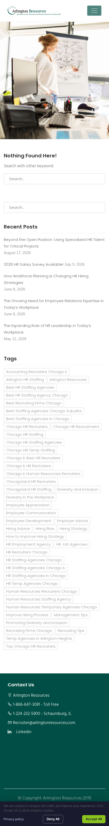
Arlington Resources (68, 379)
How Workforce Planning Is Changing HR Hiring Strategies (46, 279)
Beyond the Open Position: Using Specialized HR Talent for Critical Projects (54, 243)
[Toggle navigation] (94, 11)
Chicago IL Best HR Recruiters (33, 458)
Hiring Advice (18, 528)
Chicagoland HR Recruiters (31, 481)
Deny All (53, 819)
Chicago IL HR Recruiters (28, 465)
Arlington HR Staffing (25, 379)
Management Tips (71, 614)
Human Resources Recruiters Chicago (41, 591)
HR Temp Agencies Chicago (32, 583)
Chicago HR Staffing (24, 434)
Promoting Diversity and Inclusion (36, 622)
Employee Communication (31, 512)
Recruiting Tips (71, 630)
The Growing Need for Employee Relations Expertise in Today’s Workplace (54, 304)
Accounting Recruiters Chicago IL (36, 371)
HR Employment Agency (28, 544)
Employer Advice (72, 520)
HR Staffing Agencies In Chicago (36, 575)
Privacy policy (14, 819)
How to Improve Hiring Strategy (35, 536)
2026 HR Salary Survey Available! (33, 264)
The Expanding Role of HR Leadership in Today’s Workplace (47, 329)
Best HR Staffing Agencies (30, 387)
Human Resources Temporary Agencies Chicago (51, 607)
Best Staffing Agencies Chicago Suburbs (44, 411)
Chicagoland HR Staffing (28, 489)
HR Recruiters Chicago (27, 552)
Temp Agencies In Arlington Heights (39, 638)
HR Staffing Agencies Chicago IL (35, 567)
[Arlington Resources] (34, 11)
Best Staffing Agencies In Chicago (37, 418)
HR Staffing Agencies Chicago (34, 560)
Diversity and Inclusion (77, 489)
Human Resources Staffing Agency (38, 599)
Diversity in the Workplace (30, 497)
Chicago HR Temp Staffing (30, 450)
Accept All (94, 819)
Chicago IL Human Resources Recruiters (43, 473)
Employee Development (28, 520)
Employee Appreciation (28, 505)
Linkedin (23, 732)
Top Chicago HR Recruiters (31, 646)
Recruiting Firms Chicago (29, 630)
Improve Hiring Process (27, 614)
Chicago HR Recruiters (27, 426)
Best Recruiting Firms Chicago (34, 403)
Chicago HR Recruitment (76, 426)
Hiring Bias (44, 528)
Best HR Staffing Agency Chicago (37, 395)
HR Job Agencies (71, 544)
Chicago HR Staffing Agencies (34, 442)
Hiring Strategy (73, 528)
